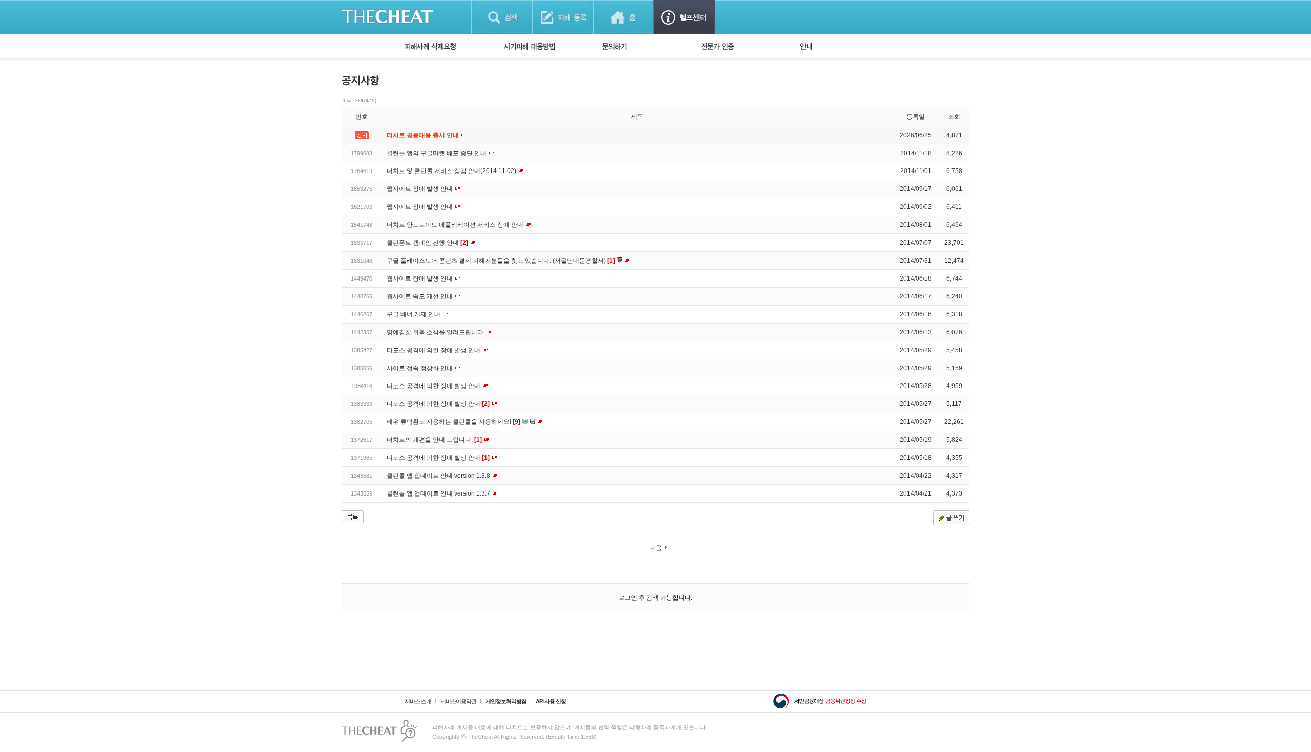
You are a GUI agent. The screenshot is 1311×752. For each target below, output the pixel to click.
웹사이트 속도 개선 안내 (420, 296)
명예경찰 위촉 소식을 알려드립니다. (437, 332)
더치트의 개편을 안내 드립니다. (434, 439)
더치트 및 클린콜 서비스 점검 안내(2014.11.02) (452, 171)
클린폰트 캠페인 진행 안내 (427, 242)
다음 (655, 547)
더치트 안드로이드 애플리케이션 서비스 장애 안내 (456, 224)
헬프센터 (684, 17)
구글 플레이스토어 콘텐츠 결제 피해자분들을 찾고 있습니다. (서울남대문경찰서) (501, 260)
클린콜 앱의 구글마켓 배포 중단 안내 (437, 153)
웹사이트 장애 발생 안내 (420, 188)
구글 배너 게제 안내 (414, 314)
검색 (501, 17)
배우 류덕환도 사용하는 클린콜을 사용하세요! (453, 421)
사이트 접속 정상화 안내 (420, 368)
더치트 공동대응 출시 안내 (423, 135)
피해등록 (562, 17)
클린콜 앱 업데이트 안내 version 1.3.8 (439, 475)
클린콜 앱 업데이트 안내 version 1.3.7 (439, 493)
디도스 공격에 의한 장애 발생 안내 (434, 350)
